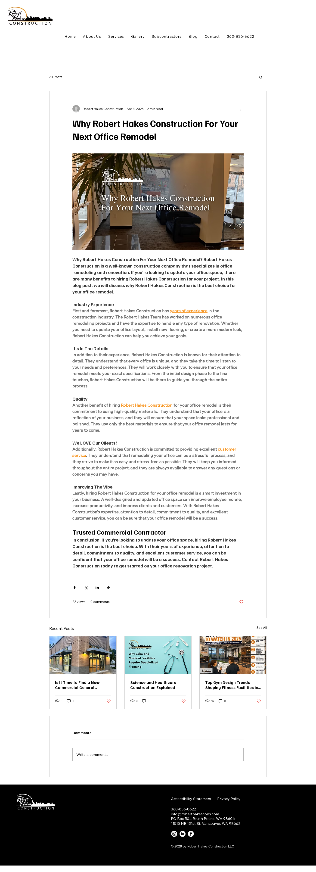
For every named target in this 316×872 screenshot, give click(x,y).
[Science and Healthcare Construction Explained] (158, 655)
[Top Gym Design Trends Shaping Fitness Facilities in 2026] (233, 655)
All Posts (55, 77)
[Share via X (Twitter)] (86, 587)
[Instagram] (174, 834)
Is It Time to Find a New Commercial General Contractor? (77, 685)
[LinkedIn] (183, 834)
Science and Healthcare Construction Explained (153, 685)
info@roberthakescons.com (195, 814)
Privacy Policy (229, 798)
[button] (261, 77)
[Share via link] (108, 587)
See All (262, 628)
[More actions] (241, 109)
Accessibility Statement (191, 798)
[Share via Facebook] (74, 587)
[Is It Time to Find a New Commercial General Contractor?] (83, 655)
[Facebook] (191, 834)
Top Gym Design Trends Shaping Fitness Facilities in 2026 (231, 685)
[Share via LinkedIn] (97, 587)
